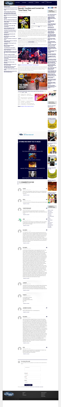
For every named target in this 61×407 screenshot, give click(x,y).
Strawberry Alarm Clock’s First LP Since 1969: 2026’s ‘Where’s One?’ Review (10, 67)
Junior (25, 282)
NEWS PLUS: (20, 6)
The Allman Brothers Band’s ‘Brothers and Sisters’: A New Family (10, 49)
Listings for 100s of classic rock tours (27, 106)
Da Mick (25, 230)
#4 (46, 219)
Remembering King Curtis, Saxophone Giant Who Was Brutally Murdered (10, 71)
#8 (46, 316)
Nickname (26, 373)
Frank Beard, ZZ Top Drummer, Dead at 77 (10, 30)
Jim (24, 219)
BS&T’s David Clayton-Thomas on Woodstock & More (9, 46)
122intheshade (27, 208)
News (24, 6)
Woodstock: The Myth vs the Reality (9, 54)
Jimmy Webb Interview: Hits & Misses (9, 47)
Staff (23, 393)
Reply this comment (26, 203)
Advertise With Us (43, 392)
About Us (24, 392)
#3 (46, 208)
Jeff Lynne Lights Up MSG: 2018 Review (10, 11)
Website (25, 380)
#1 (46, 188)
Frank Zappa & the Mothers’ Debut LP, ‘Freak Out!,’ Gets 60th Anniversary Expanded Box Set (10, 52)
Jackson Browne (50, 212)
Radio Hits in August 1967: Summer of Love (10, 19)
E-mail (25, 376)
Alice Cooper (50, 211)
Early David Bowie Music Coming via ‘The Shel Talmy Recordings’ (10, 65)
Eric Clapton (49, 215)
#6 (46, 247)
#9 (46, 347)
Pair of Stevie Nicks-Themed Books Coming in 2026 (32, 151)
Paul (24, 199)
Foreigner (49, 218)
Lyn (24, 347)
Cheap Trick (49, 213)
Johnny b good (27, 308)
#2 (46, 199)
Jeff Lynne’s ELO (50, 222)
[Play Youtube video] (32, 55)
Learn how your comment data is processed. (36, 386)
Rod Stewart (49, 227)
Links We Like (43, 393)
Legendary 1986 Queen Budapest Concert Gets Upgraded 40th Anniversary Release (10, 13)
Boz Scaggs (49, 226)
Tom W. (25, 294)
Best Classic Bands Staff (28, 134)
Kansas (49, 221)
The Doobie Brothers (51, 216)
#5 (46, 230)
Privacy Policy (43, 396)
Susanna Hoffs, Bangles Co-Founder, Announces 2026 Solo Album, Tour (9, 28)
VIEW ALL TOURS (50, 210)
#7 (46, 307)
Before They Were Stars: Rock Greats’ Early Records (32, 177)
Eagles (49, 217)
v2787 (24, 188)
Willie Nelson (50, 223)
